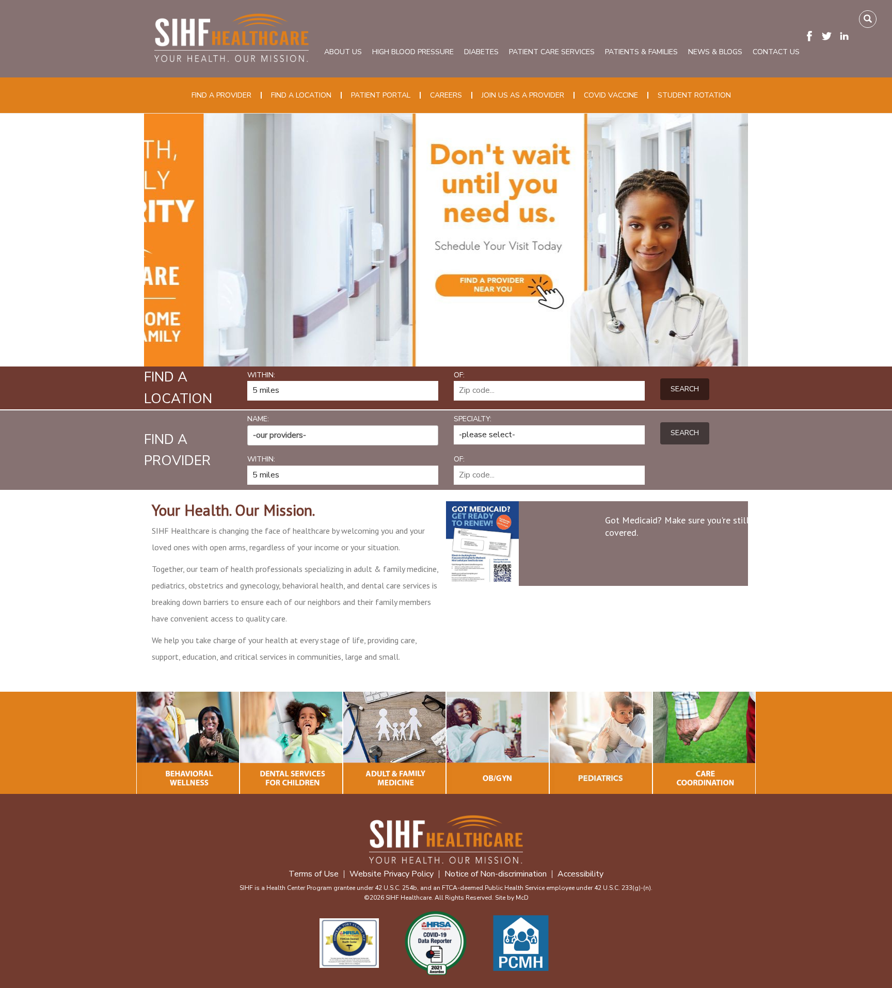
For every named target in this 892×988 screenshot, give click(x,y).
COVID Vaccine (611, 95)
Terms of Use (314, 874)
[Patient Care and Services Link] (188, 743)
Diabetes (481, 52)
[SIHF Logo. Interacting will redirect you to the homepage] (231, 36)
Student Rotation (694, 95)
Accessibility (580, 874)
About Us (343, 52)
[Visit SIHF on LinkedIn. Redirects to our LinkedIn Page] (847, 35)
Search (685, 389)
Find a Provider (221, 95)
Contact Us (776, 52)
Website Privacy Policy (391, 874)
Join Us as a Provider (523, 95)
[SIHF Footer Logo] (446, 838)
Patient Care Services (552, 52)
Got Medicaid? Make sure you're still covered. (677, 526)
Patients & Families (641, 52)
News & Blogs (715, 52)
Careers (446, 95)
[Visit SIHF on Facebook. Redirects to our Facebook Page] (812, 35)
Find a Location (301, 95)
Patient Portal (380, 95)
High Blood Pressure (413, 52)
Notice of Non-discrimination (495, 874)
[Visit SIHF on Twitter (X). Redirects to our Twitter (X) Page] (829, 35)
